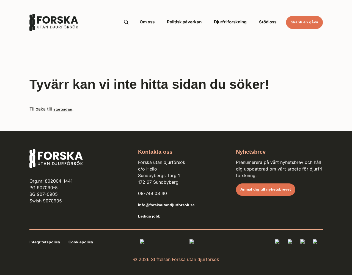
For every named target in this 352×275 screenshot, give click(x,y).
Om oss (147, 21)
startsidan (62, 109)
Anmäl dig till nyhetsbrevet (265, 189)
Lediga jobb (149, 216)
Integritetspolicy (44, 242)
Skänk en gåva (304, 22)
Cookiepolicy (80, 242)
